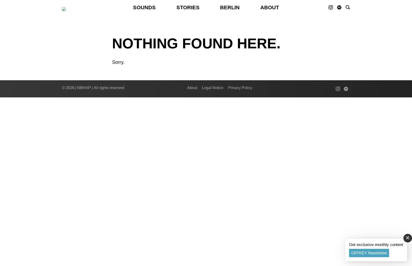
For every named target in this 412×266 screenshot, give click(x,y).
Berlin (230, 7)
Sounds (144, 7)
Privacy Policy (240, 88)
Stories (188, 7)
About (269, 7)
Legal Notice (212, 88)
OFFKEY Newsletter (369, 253)
